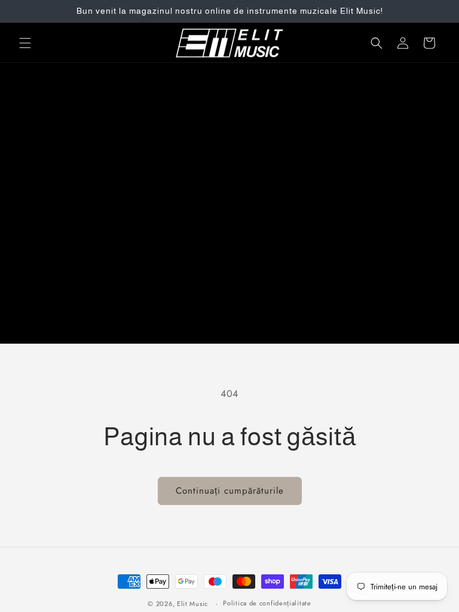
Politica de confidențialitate (267, 603)
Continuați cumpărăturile (230, 490)
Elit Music (192, 603)
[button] (25, 43)
